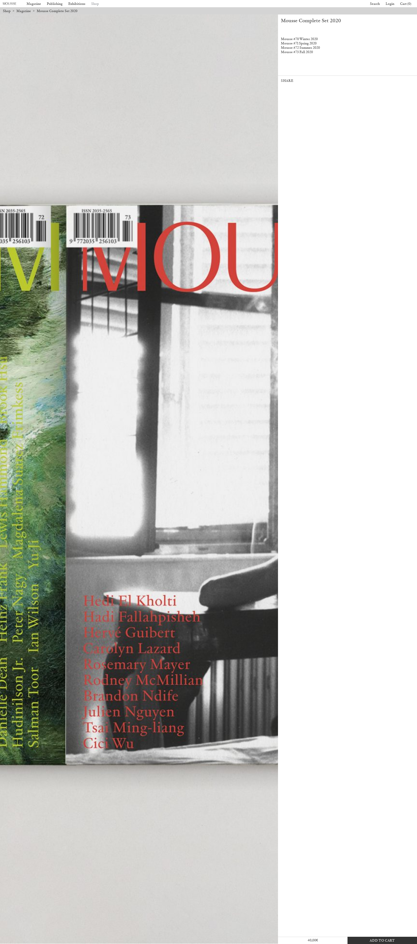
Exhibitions (76, 4)
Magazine (34, 4)
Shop (95, 4)
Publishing (55, 4)
